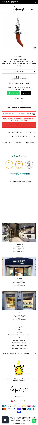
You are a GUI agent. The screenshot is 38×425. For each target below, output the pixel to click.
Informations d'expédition (19, 132)
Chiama (27, 93)
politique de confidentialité (19, 345)
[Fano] (19, 300)
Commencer (18, 56)
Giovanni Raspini (19, 59)
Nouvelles (19, 332)
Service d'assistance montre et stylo (19, 335)
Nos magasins (19, 327)
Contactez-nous (19, 136)
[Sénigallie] (19, 232)
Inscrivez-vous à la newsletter (18, 353)
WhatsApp (14, 93)
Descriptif (19, 71)
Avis (19, 329)
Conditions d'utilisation (19, 343)
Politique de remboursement (19, 348)
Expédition (14, 78)
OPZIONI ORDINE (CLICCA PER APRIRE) (19, 108)
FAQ (19, 337)
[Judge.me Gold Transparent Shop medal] (9, 164)
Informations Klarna (19, 340)
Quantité (19, 98)
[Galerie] (19, 266)
